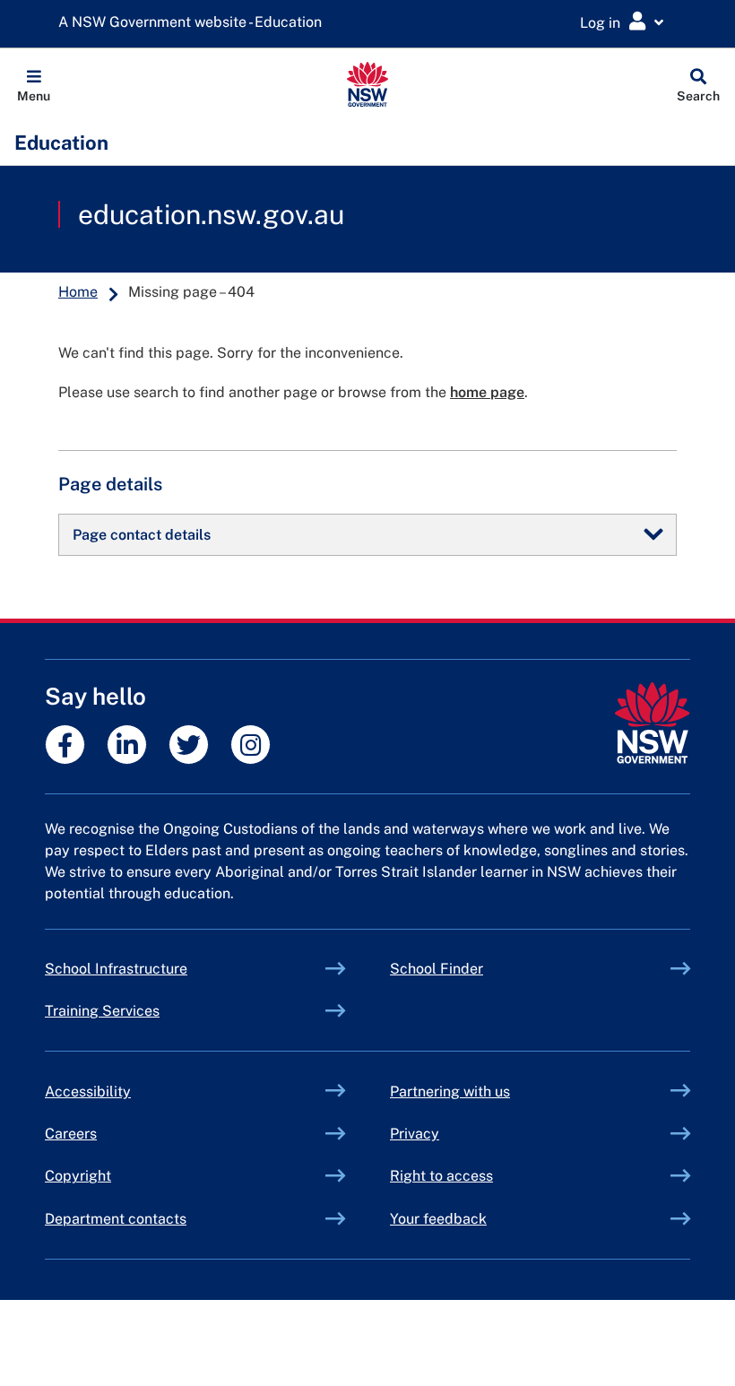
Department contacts (115, 1218)
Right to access (441, 1175)
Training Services (144, 1010)
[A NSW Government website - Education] (194, 23)
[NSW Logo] (368, 84)
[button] (33, 84)
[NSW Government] (652, 723)
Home (78, 291)
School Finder (436, 968)
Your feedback (438, 1218)
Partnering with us (450, 1091)
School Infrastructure (158, 968)
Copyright (78, 1175)
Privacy (414, 1133)
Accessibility (88, 1091)
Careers (71, 1133)
